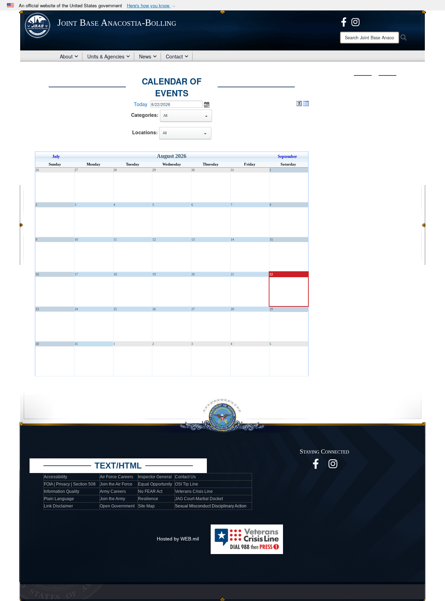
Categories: (145, 114)
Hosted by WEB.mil (178, 539)
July (56, 156)
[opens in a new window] (344, 21)
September (287, 156)
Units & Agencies (105, 56)
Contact (174, 56)
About (66, 56)
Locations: (145, 132)
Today (140, 104)
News (145, 56)
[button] (152, 5)
